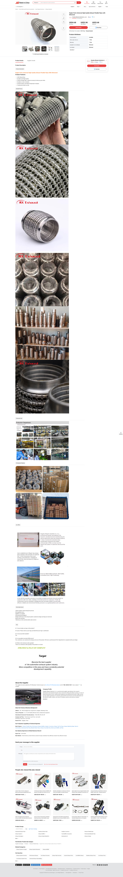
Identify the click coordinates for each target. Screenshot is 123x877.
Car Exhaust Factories (45, 855)
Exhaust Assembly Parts (45, 727)
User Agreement (68, 872)
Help (85, 6)
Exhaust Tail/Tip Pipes (59, 726)
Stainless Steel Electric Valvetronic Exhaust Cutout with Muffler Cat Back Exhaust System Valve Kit (61, 792)
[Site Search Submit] (79, 2)
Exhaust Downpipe (19, 836)
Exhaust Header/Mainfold (43, 836)
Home (16, 9)
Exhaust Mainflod (67, 726)
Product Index (83, 868)
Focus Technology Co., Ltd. (52, 872)
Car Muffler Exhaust (80, 855)
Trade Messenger (36, 864)
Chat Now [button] (99, 27)
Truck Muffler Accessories (66, 833)
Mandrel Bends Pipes (35, 727)
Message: (20, 753)
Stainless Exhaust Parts (91, 855)
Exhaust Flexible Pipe (27, 726)
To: (21, 750)
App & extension (92, 6)
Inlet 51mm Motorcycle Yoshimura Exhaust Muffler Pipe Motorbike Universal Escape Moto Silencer (23, 818)
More (16, 861)
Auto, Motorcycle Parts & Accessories (26, 9)
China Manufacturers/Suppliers (51, 868)
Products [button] (36, 2)
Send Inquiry (78, 27)
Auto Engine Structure (39, 9)
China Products (42, 868)
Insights (88, 868)
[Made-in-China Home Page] (22, 2)
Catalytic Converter (65, 831)
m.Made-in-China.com (64, 870)
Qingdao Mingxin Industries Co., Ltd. (79, 17)
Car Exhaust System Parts (21, 858)
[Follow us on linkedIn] (107, 864)
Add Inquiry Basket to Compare (41, 54)
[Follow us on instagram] (101, 864)
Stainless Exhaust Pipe (42, 831)
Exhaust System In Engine (21, 849)
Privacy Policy (81, 872)
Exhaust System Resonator (34, 849)
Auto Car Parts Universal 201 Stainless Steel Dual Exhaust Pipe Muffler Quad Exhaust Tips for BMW (41, 818)
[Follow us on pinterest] (105, 864)
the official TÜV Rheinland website (52, 685)
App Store (18, 864)
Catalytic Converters (49, 726)
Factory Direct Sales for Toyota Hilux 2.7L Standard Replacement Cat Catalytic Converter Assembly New (80, 818)
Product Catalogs (33, 828)
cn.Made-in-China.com (73, 870)
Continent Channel (76, 868)
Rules (107, 6)
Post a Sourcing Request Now (51, 764)
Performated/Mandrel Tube (90, 833)
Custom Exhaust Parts (68, 855)
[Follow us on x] (99, 864)
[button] (75, 2)
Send (25, 764)
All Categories (20, 6)
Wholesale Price (69, 868)
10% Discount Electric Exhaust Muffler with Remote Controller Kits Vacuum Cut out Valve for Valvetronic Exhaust (42, 792)
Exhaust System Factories (21, 855)
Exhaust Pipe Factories (56, 855)
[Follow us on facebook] (97, 864)
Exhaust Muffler (41, 833)
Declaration (75, 872)
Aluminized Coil (64, 836)
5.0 (93, 62)
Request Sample (89, 30)
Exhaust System (48, 9)
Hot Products (35, 868)
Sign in (106, 3)
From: (21, 746)
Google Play (26, 864)
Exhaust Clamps (88, 836)
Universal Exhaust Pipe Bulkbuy (35, 858)
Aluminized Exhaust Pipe (20, 831)
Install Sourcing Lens (47, 864)
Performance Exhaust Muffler (38, 726)
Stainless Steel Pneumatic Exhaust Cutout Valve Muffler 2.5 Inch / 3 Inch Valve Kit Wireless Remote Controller (99, 818)
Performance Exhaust (33, 855)
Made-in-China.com (56, 870)
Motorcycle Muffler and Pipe (57, 727)
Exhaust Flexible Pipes (89, 831)
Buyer (78, 6)
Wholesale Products (61, 868)
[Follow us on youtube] (103, 864)
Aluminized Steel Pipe (26, 727)
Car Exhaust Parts (102, 855)
